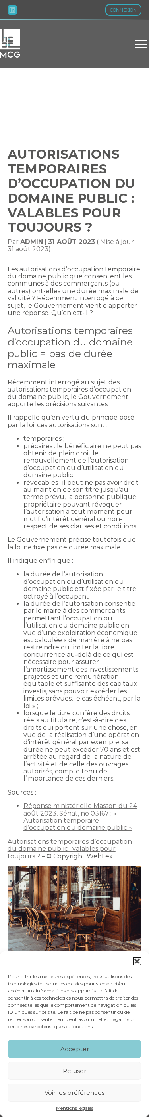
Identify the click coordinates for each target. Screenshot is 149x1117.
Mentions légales (74, 1108)
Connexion (123, 10)
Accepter (74, 1049)
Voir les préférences (74, 1092)
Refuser (74, 1071)
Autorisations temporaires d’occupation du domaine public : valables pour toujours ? (70, 849)
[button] (137, 961)
